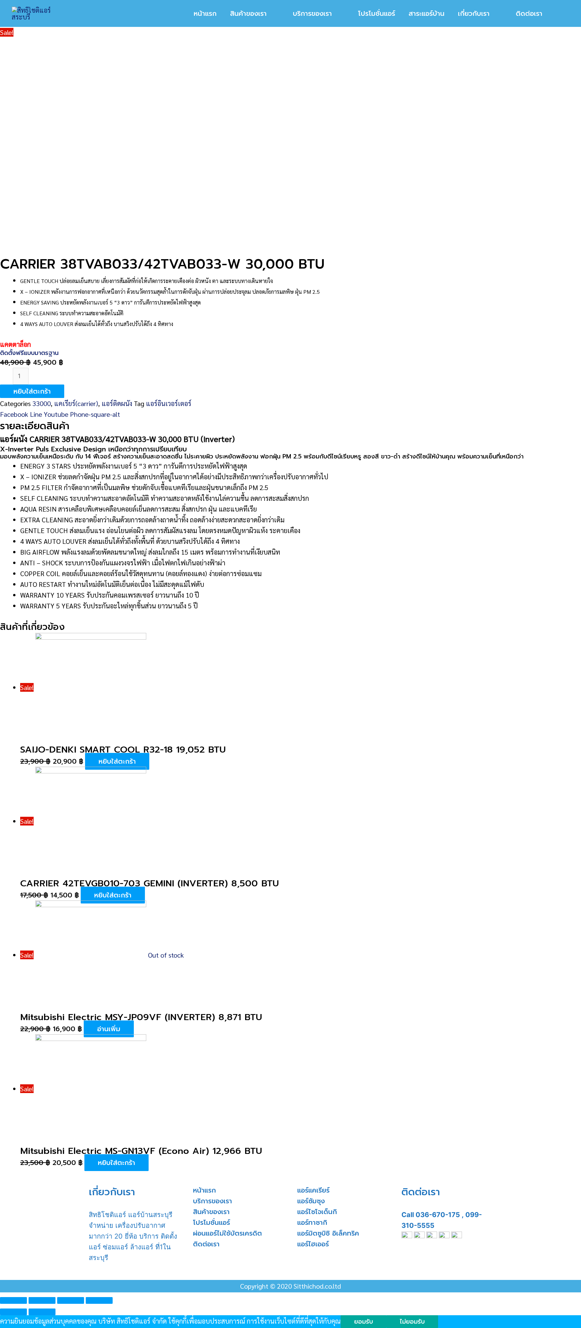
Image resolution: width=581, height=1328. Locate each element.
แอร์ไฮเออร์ (313, 1244)
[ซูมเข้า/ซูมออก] (99, 1300)
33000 (41, 403)
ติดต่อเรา (206, 1244)
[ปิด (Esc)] (13, 1300)
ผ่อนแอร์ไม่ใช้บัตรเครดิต (227, 1233)
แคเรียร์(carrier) (76, 403)
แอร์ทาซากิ (312, 1222)
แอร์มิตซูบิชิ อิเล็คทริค (328, 1233)
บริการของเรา (212, 1201)
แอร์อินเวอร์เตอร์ (168, 403)
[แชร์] (42, 1300)
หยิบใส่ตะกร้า (32, 391)
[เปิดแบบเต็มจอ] (70, 1300)
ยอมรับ (363, 1321)
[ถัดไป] (42, 1312)
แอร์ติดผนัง (117, 403)
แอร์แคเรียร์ (313, 1190)
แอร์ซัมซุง (311, 1201)
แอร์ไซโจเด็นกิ (317, 1212)
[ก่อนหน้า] (13, 1312)
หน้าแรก (204, 1190)
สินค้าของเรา (211, 1212)
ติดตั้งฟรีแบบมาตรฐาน (29, 353)
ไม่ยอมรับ (412, 1321)
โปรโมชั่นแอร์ (211, 1222)
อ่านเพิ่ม (108, 1029)
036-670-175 (438, 1215)
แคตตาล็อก (15, 344)
